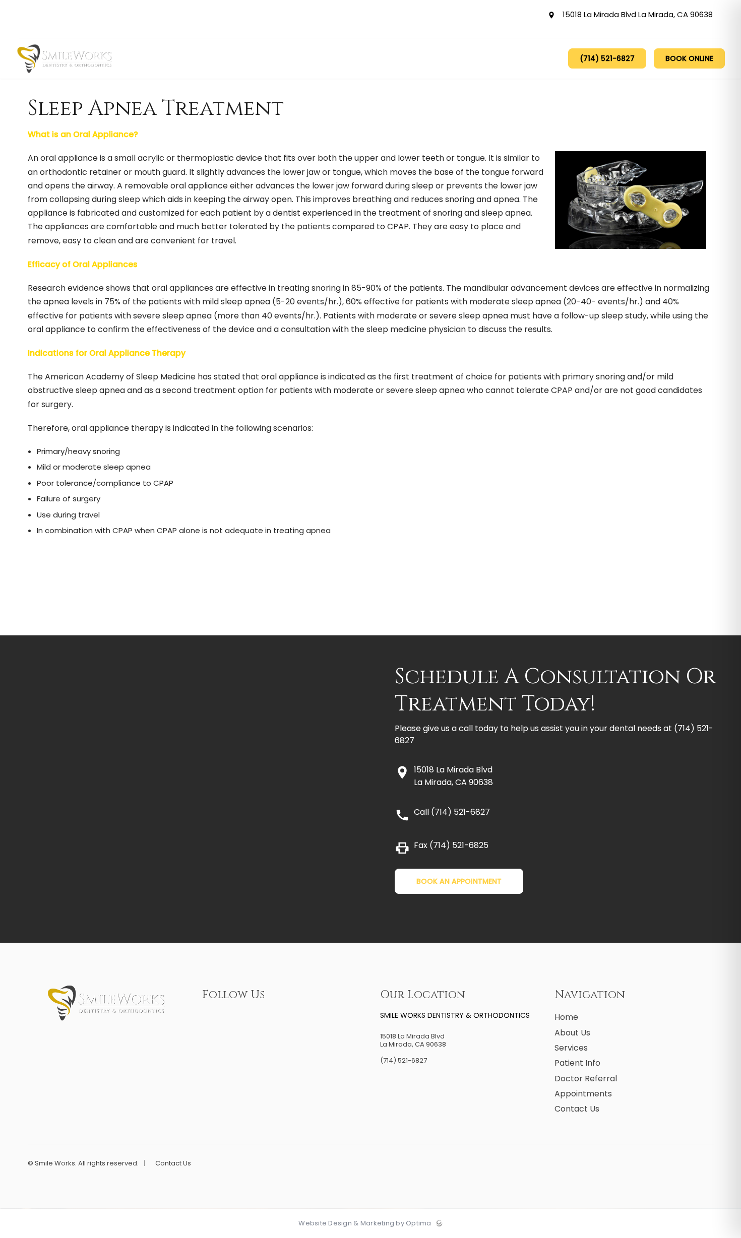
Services (571, 1048)
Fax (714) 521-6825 (451, 845)
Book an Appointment (459, 881)
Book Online (689, 58)
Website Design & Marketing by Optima (364, 1223)
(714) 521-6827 (607, 58)
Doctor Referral (585, 1078)
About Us (572, 1032)
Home (566, 1017)
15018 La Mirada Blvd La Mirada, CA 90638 (636, 15)
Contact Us (576, 1109)
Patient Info (577, 1063)
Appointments (583, 1093)
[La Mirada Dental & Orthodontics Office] (65, 76)
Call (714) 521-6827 (452, 812)
